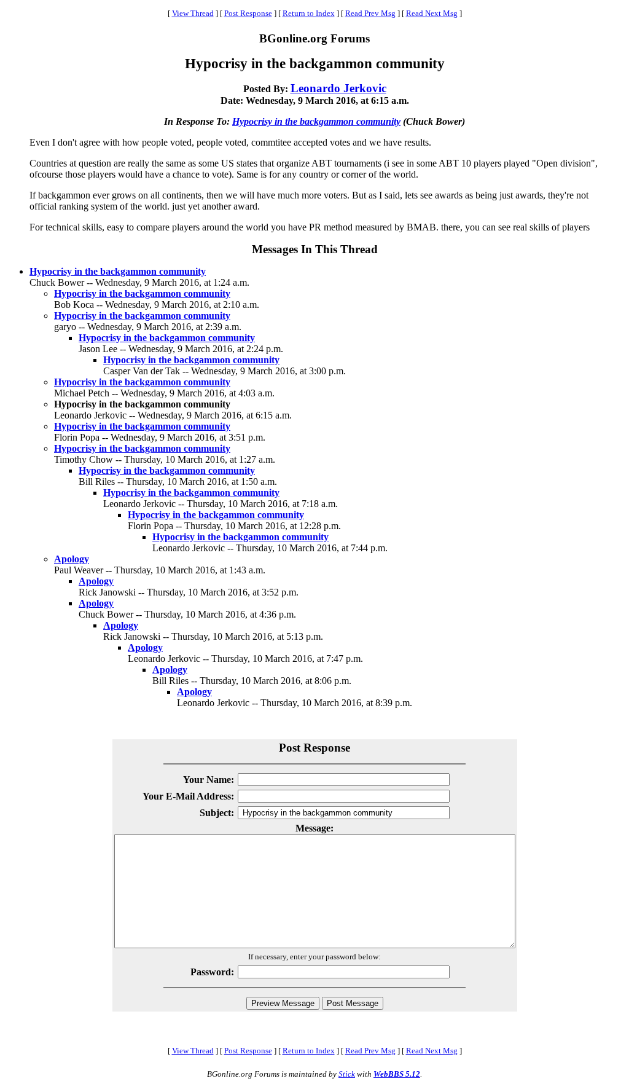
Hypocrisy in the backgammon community (316, 121)
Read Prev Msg (370, 13)
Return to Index (309, 13)
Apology (71, 559)
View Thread (193, 13)
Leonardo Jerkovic (338, 88)
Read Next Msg (432, 13)
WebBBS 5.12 (396, 1074)
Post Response (248, 13)
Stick (346, 1074)
